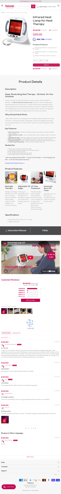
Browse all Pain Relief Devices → (15, 163)
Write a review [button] (30, 300)
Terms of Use (26, 490)
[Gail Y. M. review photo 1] (5, 419)
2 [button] (28, 428)
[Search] (33, 6)
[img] (4, 342)
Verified (29, 328)
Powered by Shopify (30, 487)
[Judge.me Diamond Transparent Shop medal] (30, 322)
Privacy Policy (34, 490)
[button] (36, 30)
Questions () (16, 333)
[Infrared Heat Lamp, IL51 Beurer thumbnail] (3, 18)
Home (3, 12)
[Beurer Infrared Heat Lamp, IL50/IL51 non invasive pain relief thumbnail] (3, 56)
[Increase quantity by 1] (47, 60)
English (55, 474)
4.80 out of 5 (34, 283)
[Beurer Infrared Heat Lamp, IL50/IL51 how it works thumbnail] (3, 29)
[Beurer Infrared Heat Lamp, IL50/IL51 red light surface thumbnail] (3, 45)
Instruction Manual (17, 231)
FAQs (45, 231)
